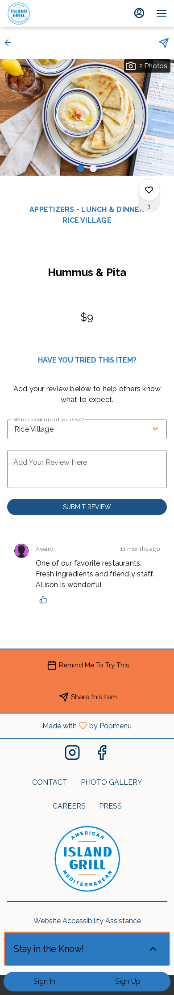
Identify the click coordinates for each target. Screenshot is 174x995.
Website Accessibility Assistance (87, 921)
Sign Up (128, 981)
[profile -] (139, 13)
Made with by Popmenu (69, 725)
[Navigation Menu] (161, 13)
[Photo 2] (93, 168)
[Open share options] (163, 43)
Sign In (44, 981)
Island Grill (87, 858)
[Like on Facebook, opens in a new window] (102, 755)
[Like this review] (45, 600)
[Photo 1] (80, 168)
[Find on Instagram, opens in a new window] (72, 755)
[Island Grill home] (47, 13)
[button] (10, 42)
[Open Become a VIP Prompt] (153, 949)
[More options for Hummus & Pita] (149, 190)
